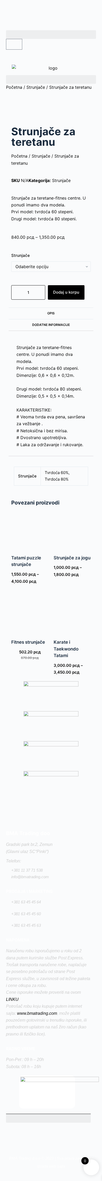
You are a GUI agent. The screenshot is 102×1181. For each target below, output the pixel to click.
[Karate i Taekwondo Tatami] (72, 613)
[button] (51, 34)
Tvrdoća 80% (57, 479)
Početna (14, 87)
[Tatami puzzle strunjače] (29, 529)
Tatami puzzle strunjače (26, 561)
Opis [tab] (51, 313)
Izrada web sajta (51, 1166)
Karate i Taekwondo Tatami (66, 648)
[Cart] (14, 44)
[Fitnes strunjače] (29, 613)
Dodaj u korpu (66, 292)
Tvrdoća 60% (57, 472)
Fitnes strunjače (28, 642)
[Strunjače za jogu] (72, 529)
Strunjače (35, 87)
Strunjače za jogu (72, 557)
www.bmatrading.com (37, 1013)
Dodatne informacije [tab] (51, 325)
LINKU (12, 999)
